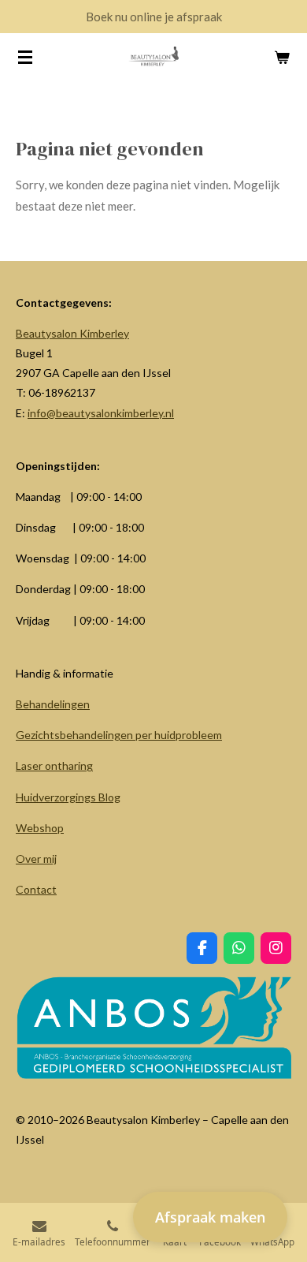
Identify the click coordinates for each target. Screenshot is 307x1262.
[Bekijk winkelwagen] (281, 57)
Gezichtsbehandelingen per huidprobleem (119, 734)
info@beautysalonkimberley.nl (101, 413)
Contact (36, 889)
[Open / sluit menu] (25, 57)
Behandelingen (53, 704)
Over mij (36, 858)
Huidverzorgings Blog (68, 797)
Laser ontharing (54, 765)
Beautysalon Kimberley (72, 333)
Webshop (40, 827)
